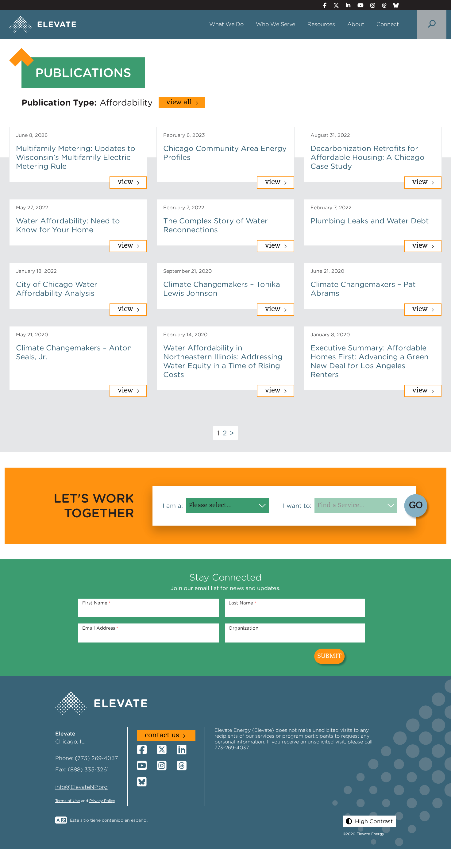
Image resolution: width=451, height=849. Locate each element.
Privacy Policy (102, 800)
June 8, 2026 (32, 135)
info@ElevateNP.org (81, 787)
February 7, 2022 (183, 207)
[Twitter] (333, 5)
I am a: (173, 505)
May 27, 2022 (32, 207)
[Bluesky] (393, 5)
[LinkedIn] (346, 5)
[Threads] (381, 5)
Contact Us (162, 735)
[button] (369, 821)
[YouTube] (358, 5)
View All (179, 102)
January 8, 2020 (330, 335)
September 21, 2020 (187, 271)
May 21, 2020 (32, 335)
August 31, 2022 (330, 135)
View (125, 182)
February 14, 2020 (185, 335)
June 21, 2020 (327, 271)
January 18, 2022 (36, 271)
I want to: (297, 505)
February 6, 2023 (184, 135)
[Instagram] (370, 5)
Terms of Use (67, 800)
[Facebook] (322, 5)
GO (416, 505)
